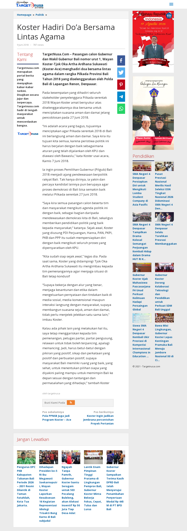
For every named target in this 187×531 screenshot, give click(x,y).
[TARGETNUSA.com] (29, 4)
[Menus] (171, 4)
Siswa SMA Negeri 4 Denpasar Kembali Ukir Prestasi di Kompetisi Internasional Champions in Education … (141, 341)
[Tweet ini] (121, 72)
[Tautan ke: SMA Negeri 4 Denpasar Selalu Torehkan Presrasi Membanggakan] (164, 217)
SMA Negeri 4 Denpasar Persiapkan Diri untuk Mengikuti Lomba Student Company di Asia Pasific (141, 189)
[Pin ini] (121, 84)
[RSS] (71, 402)
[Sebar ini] (121, 60)
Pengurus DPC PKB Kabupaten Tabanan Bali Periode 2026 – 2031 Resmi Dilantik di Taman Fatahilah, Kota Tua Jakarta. (26, 486)
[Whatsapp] (121, 109)
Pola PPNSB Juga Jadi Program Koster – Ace (56, 415)
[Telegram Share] (121, 97)
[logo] (28, 133)
